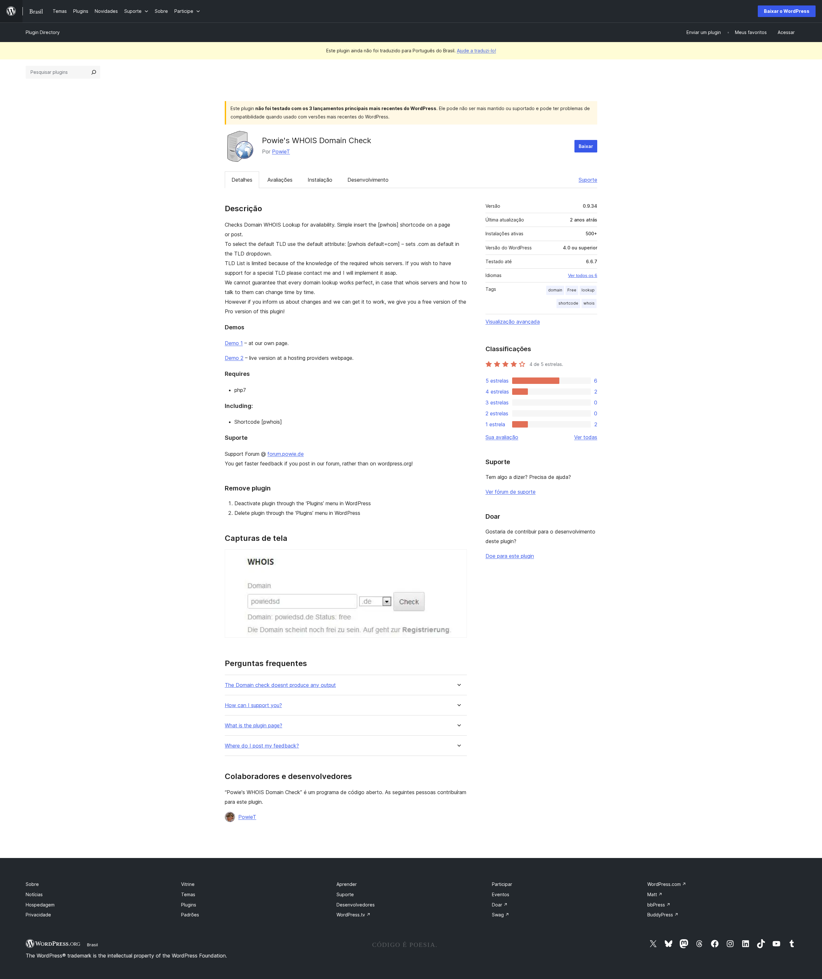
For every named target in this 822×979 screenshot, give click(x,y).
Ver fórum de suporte (510, 492)
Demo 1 (234, 343)
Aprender (347, 884)
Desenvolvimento (368, 180)
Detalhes (242, 180)
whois (589, 303)
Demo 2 (234, 358)
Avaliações (280, 180)
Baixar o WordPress (786, 11)
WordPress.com (666, 884)
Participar (502, 884)
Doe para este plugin (509, 556)
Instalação (320, 180)
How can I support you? (253, 705)
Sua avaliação (501, 437)
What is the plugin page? (253, 726)
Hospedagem (40, 904)
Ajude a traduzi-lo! (476, 50)
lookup (588, 290)
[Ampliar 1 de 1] (458, 558)
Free (571, 290)
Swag (500, 914)
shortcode (568, 303)
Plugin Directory (43, 32)
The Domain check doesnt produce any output (280, 685)
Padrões (190, 914)
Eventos (500, 894)
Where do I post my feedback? (262, 746)
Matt (654, 894)
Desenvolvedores (356, 904)
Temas (188, 894)
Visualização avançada (512, 321)
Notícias (34, 894)
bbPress (658, 904)
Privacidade (38, 914)
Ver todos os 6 (582, 275)
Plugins (188, 904)
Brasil (92, 944)
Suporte (588, 180)
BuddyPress (662, 914)
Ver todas (585, 437)
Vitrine (188, 884)
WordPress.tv (354, 914)
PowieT (281, 151)
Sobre (32, 884)
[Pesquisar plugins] (93, 72)
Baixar (586, 146)
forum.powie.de (285, 454)
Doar (500, 904)
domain (555, 290)
